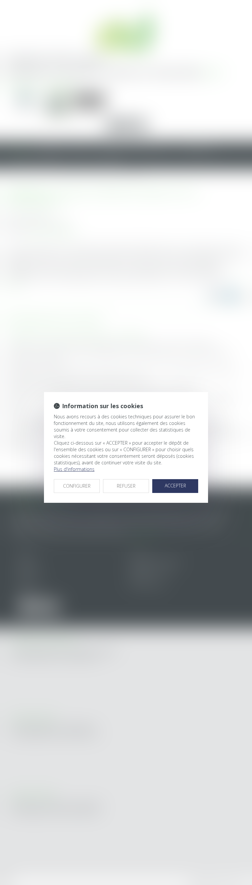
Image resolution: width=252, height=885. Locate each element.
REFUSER (126, 486)
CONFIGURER (77, 486)
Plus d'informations (74, 469)
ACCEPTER (175, 485)
